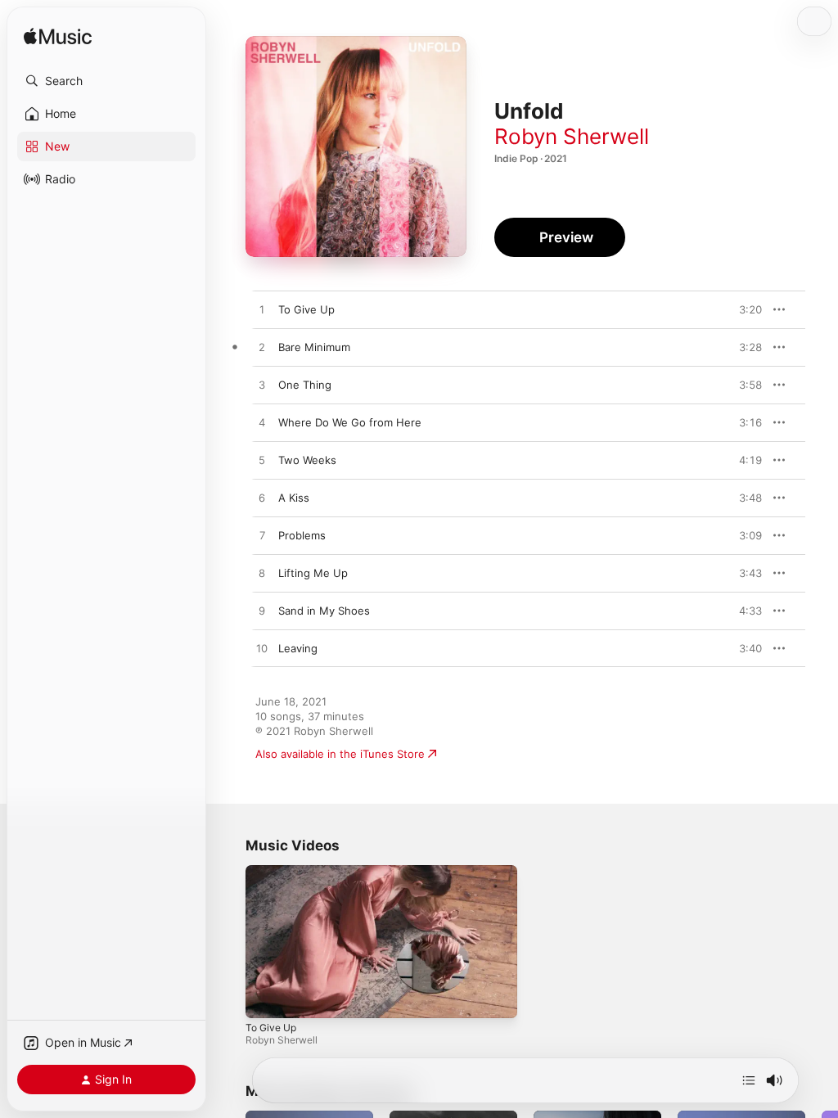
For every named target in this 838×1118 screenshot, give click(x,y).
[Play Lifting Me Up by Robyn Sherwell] (262, 573)
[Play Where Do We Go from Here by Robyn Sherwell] (262, 423)
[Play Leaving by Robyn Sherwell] (262, 649)
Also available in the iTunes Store (340, 753)
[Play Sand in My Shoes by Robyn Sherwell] (262, 611)
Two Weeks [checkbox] (307, 460)
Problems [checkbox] (302, 535)
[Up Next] (749, 1080)
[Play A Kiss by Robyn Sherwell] (262, 498)
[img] (58, 37)
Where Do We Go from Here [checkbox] (349, 422)
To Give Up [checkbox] (306, 309)
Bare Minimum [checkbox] (314, 347)
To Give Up (271, 1027)
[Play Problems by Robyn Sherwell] (262, 536)
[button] (106, 81)
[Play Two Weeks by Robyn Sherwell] (262, 460)
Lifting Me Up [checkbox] (313, 572)
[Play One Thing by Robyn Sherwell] (262, 385)
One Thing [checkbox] (304, 384)
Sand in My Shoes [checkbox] (324, 610)
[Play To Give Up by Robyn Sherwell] (262, 310)
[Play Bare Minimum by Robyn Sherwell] (262, 347)
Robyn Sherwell (571, 136)
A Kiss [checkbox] (293, 497)
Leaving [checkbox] (298, 648)
